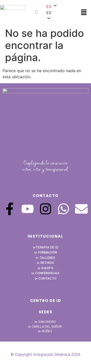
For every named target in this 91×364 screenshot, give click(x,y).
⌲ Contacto (45, 278)
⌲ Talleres (45, 258)
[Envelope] (81, 209)
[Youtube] (27, 209)
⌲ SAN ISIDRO (46, 322)
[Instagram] (45, 209)
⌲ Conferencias (45, 273)
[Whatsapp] (63, 209)
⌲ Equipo (45, 268)
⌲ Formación (45, 252)
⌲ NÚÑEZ (45, 331)
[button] (84, 12)
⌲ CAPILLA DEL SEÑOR (45, 326)
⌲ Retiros (45, 263)
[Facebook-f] (9, 209)
